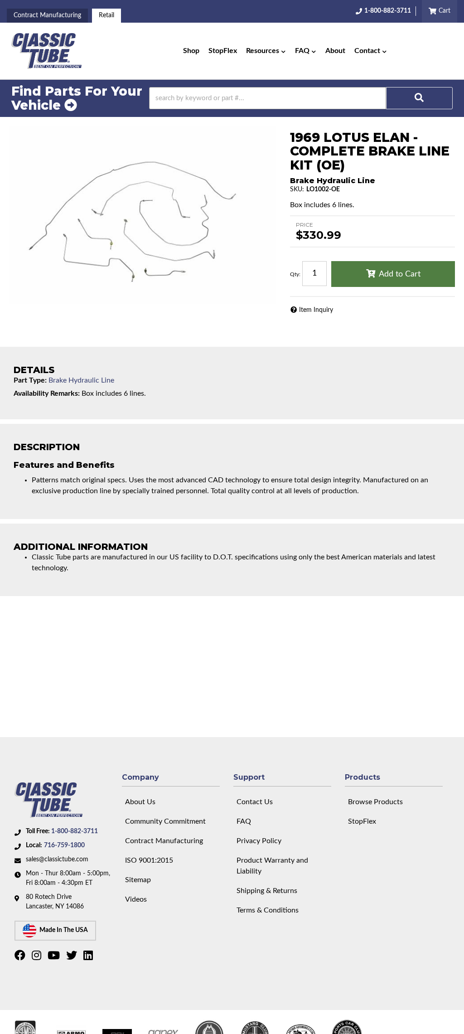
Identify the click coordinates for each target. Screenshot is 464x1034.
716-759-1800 (64, 845)
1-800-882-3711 (74, 831)
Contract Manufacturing (47, 15)
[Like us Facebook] (21, 957)
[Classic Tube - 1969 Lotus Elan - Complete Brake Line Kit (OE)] (142, 215)
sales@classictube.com (57, 859)
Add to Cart (399, 274)
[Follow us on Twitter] (72, 957)
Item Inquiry (316, 310)
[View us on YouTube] (55, 957)
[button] (266, 51)
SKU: (297, 189)
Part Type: (30, 380)
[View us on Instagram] (38, 957)
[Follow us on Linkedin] (89, 957)
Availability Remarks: (47, 393)
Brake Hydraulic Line (81, 380)
